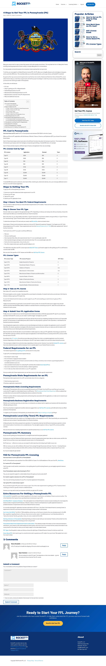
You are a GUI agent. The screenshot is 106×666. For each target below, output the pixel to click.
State (13, 15)
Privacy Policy (30, 660)
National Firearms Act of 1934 (43, 226)
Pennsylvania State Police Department (46, 391)
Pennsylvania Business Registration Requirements (18, 120)
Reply (64, 545)
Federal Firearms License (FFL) (18, 646)
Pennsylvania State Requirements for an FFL (15, 117)
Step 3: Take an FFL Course (12, 112)
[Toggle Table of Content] (27, 101)
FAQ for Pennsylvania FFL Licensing (13, 125)
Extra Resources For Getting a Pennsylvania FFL (15, 127)
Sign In (82, 4)
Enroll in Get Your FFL (53, 623)
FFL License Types (11, 111)
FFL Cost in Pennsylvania (10, 103)
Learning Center (73, 4)
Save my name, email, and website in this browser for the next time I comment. (24, 598)
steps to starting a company (45, 412)
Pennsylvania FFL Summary (11, 123)
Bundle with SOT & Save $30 (88, 125)
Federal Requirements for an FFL (12, 115)
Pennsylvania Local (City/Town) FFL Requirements (16, 122)
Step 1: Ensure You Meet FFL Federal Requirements (18, 108)
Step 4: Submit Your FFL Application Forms (16, 114)
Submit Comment (11, 602)
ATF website (15, 338)
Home (57, 4)
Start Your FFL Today (88, 120)
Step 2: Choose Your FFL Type (13, 109)
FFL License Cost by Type (12, 105)
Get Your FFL (90, 4)
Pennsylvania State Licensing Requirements (16, 119)
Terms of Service (39, 660)
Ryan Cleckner (23, 553)
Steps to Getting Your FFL (10, 106)
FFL (10, 15)
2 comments (18, 15)
